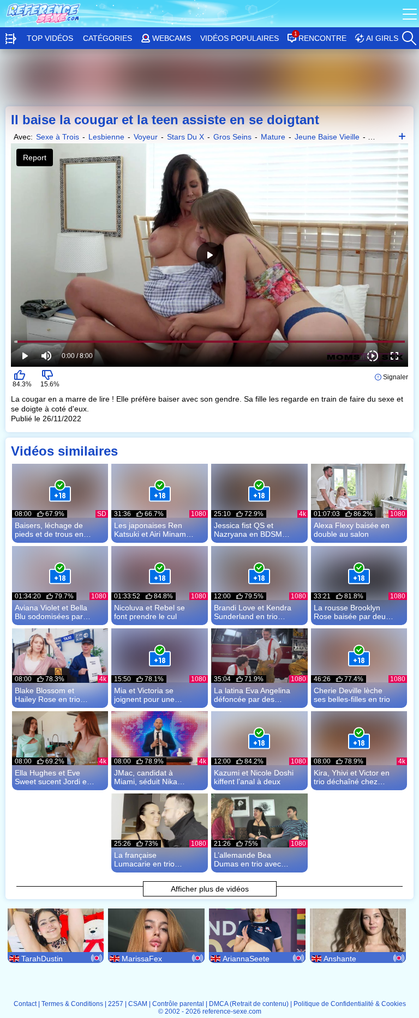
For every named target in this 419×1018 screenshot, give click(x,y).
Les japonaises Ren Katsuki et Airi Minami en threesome (151, 529)
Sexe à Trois (57, 136)
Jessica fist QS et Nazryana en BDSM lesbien (248, 529)
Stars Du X (185, 136)
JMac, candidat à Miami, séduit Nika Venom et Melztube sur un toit (154, 777)
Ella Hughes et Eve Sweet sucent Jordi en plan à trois (53, 777)
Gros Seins (232, 136)
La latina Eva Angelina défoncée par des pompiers (252, 695)
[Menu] (411, 13)
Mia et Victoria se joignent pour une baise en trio (144, 695)
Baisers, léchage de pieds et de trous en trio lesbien (49, 529)
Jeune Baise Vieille (327, 136)
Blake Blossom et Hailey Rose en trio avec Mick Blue (47, 695)
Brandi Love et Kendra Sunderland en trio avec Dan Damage (252, 612)
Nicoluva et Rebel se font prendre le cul (149, 612)
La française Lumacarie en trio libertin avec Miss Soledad (144, 859)
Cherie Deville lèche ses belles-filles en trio (352, 695)
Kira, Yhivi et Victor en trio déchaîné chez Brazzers (352, 777)
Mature (273, 136)
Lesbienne (106, 136)
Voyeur (146, 136)
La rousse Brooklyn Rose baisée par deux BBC (352, 612)
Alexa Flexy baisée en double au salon (352, 529)
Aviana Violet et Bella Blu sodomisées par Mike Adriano (51, 612)
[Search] (408, 35)
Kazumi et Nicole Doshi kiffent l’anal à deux (254, 777)
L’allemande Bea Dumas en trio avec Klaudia (247, 859)
